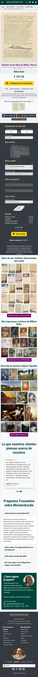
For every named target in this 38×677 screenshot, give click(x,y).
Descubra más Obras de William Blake (19, 360)
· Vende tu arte (24, 631)
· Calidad (22, 634)
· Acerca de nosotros (8, 645)
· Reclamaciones (7, 642)
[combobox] (19, 137)
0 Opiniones (23, 119)
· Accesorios (23, 640)
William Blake (29, 7)
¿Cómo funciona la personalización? (17, 513)
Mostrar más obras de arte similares (19, 315)
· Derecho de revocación (9, 640)
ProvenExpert (15, 484)
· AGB (4, 636)
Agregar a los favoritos (27, 115)
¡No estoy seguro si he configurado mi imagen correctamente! (18, 563)
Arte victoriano (20, 7)
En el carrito (20, 234)
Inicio (2, 7)
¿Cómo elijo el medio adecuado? (16, 556)
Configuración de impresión (20, 83)
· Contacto (5, 631)
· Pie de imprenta (7, 634)
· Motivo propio (24, 629)
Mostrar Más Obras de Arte (19, 435)
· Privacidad (6, 638)
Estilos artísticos (10, 7)
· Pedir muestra (24, 642)
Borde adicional (8, 135)
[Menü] (2, 2)
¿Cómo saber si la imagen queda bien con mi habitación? (19, 548)
